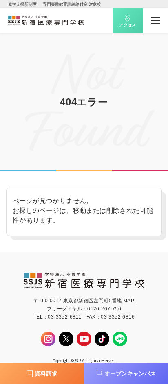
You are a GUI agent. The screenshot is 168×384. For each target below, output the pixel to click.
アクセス (127, 25)
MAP (128, 300)
